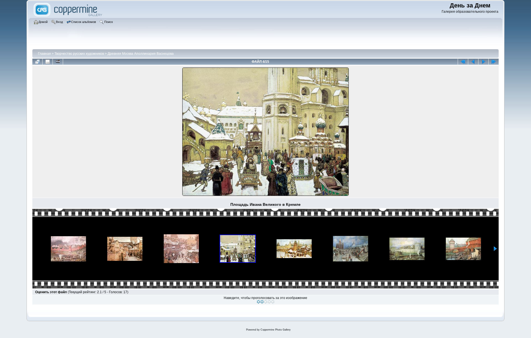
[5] (273, 302)
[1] (258, 302)
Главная (44, 54)
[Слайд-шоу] (58, 62)
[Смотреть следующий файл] (483, 62)
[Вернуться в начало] (463, 62)
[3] (265, 302)
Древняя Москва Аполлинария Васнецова (141, 54)
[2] (262, 302)
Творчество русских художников (79, 54)
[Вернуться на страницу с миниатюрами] (37, 62)
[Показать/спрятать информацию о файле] (48, 62)
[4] (269, 302)
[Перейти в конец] (494, 62)
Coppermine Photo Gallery (276, 329)
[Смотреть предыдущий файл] (473, 62)
